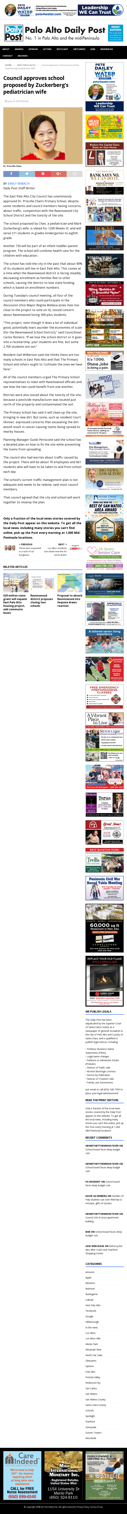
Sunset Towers (93, 1432)
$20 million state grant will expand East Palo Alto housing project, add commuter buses (15, 604)
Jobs (92, 49)
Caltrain (89, 1299)
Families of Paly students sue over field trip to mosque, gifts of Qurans (104, 1199)
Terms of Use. (96, 1507)
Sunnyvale (90, 1427)
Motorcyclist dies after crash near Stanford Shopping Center (103, 1249)
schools (89, 1410)
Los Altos (90, 1333)
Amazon (89, 1272)
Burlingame (91, 1294)
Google (89, 1316)
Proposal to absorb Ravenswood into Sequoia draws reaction (69, 601)
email (93, 1089)
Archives (22, 55)
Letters (47, 49)
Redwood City (92, 1382)
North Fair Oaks (94, 1355)
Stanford (90, 1421)
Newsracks (106, 49)
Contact (8, 55)
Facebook (90, 1310)
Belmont (90, 1288)
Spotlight (62, 49)
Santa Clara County (95, 1405)
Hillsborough (92, 1321)
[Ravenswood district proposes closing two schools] (43, 582)
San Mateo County (95, 1399)
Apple (88, 1277)
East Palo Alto (93, 1305)
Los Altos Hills (93, 1338)
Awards (19, 49)
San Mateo (91, 1393)
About (6, 49)
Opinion (33, 49)
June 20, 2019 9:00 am (18, 101)
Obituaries (79, 49)
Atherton (90, 1283)
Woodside (90, 1438)
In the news (91, 1327)
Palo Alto (90, 1371)
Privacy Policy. (83, 1507)
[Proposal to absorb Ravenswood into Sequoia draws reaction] (70, 582)
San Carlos (91, 1388)
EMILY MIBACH (19, 183)
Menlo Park (91, 1344)
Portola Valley (92, 1377)
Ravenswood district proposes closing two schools (41, 601)
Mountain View (93, 1349)
